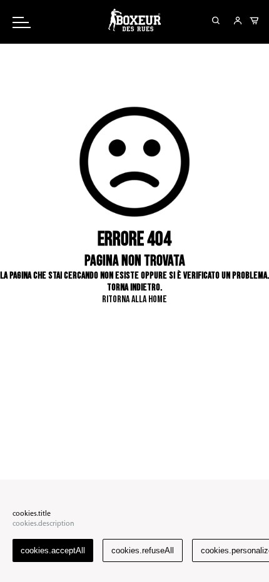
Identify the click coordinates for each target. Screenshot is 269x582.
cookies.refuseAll (142, 550)
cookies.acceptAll (53, 550)
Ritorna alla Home (134, 299)
